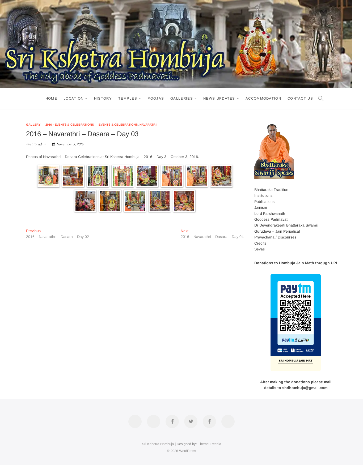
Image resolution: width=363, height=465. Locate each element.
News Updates (219, 98)
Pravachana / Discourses (275, 237)
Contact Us (300, 98)
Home (51, 98)
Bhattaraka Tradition (271, 189)
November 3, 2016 (69, 144)
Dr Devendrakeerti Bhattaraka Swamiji (286, 225)
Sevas (259, 249)
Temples (127, 98)
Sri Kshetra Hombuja (158, 444)
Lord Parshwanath (269, 213)
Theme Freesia (209, 444)
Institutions (263, 195)
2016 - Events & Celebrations (69, 124)
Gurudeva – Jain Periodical (277, 231)
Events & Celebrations (118, 124)
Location (73, 98)
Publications (264, 201)
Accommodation (263, 98)
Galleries (181, 98)
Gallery (33, 124)
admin (42, 144)
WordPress (187, 451)
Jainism (260, 207)
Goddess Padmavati (271, 219)
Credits (260, 243)
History (103, 98)
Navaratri (148, 124)
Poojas (155, 98)
